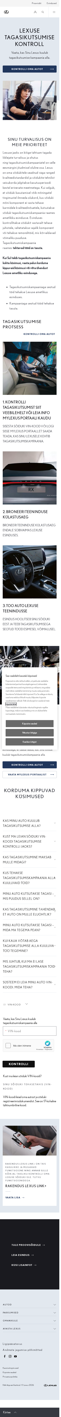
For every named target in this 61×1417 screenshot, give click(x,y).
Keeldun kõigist (30, 741)
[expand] (53, 12)
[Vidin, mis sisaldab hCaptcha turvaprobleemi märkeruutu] (28, 1045)
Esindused (52, 3)
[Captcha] (29, 1046)
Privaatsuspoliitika (10, 1376)
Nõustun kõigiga (29, 732)
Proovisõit (36, 3)
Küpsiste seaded (9, 1372)
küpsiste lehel (11, 704)
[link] (13, 1004)
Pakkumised (11, 1312)
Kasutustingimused (11, 1368)
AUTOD (7, 1304)
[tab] (15, 1004)
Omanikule (10, 1320)
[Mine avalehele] (6, 12)
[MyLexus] (35, 12)
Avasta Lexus (12, 1328)
